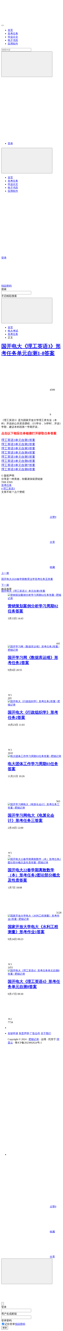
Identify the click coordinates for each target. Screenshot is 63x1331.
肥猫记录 (34, 1039)
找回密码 (20, 1324)
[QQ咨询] (25, 1181)
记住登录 (10, 1324)
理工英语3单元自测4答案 (18, 452)
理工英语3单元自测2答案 (18, 444)
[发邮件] (35, 1151)
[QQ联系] (35, 1097)
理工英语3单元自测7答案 (18, 465)
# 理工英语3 (8, 488)
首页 (10, 30)
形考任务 (13, 33)
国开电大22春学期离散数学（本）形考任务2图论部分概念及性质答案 (34, 875)
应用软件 (13, 43)
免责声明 (24, 1033)
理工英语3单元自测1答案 (18, 440)
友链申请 (13, 1033)
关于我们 (46, 1033)
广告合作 (35, 1033)
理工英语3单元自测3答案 (18, 448)
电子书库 (13, 40)
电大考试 (13, 330)
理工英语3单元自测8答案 (18, 469)
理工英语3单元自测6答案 (18, 461)
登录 (10, 143)
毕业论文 (13, 37)
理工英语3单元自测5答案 (18, 456)
